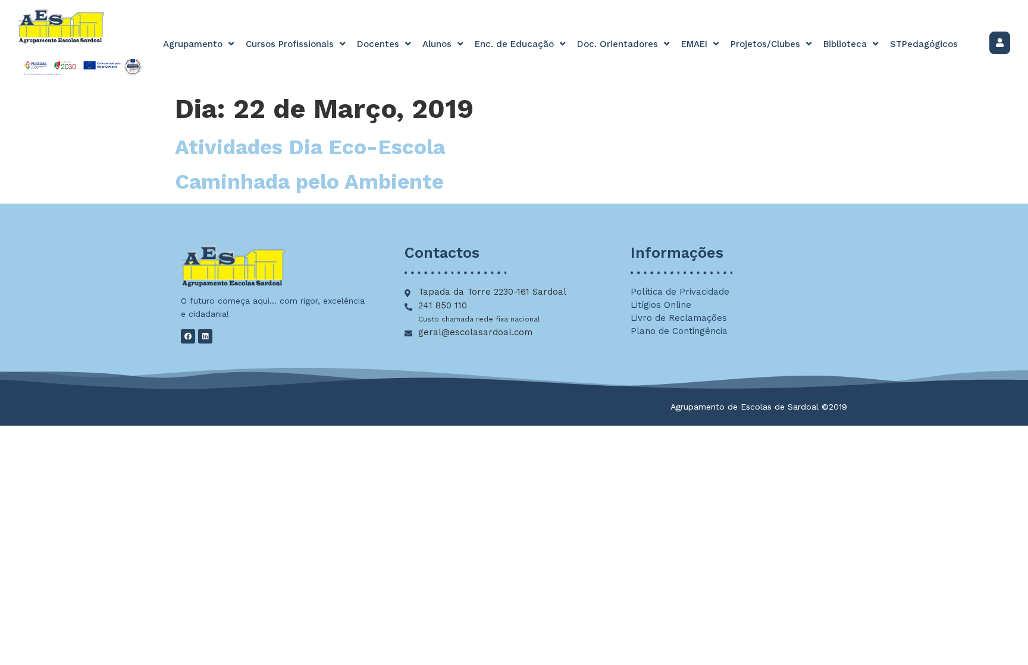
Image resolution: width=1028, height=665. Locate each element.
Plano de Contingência (679, 331)
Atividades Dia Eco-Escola (310, 147)
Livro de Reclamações (679, 318)
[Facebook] (188, 336)
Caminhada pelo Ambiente (309, 181)
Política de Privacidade (680, 291)
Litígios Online (661, 304)
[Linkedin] (205, 336)
